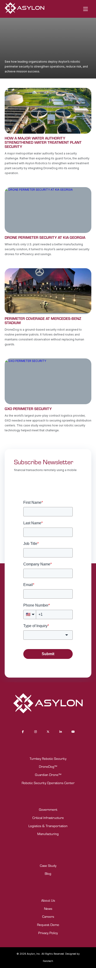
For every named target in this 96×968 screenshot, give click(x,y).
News (48, 908)
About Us (48, 900)
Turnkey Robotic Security (48, 758)
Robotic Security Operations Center (48, 783)
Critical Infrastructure (48, 817)
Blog (48, 873)
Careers (48, 916)
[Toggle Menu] (85, 9)
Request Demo (48, 924)
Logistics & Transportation (48, 826)
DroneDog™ (48, 766)
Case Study (48, 865)
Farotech (48, 961)
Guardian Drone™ (48, 774)
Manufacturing (48, 834)
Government (48, 809)
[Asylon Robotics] (24, 8)
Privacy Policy (48, 933)
